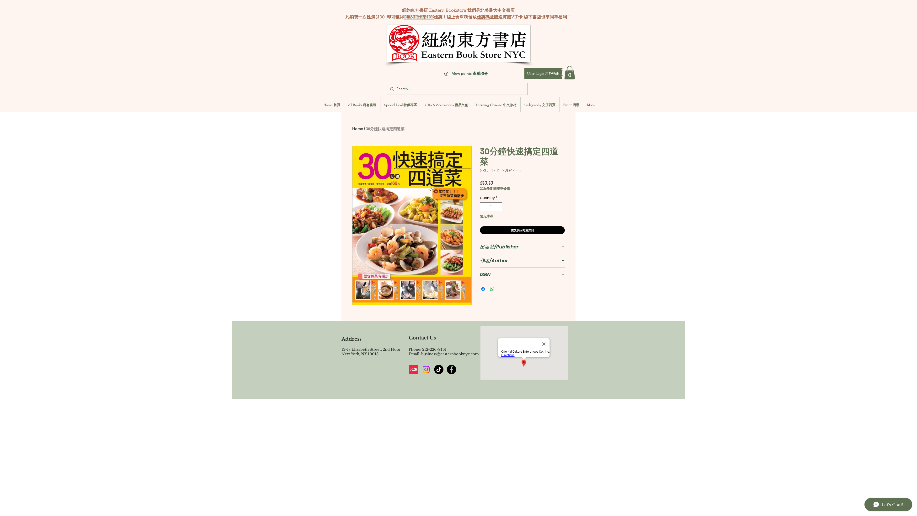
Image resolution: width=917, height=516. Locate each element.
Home (357, 129)
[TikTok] (438, 369)
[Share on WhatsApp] (492, 289)
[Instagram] (426, 369)
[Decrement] (484, 207)
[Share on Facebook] (483, 289)
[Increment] (498, 207)
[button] (542, 73)
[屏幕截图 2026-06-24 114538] (413, 369)
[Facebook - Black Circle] (451, 369)
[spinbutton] (491, 207)
